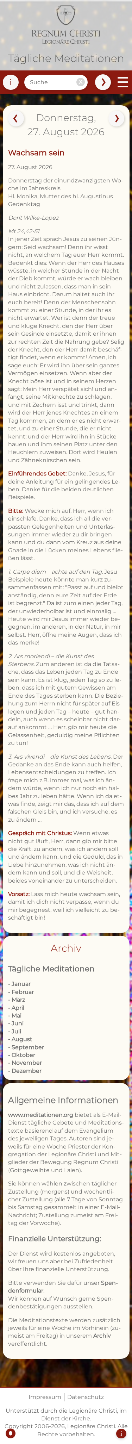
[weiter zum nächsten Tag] (116, 118)
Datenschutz (85, 1397)
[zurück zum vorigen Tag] (16, 118)
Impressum (45, 1397)
